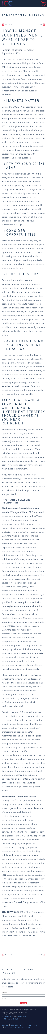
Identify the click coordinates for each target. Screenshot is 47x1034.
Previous (8, 24)
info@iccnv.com (7, 1019)
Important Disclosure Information (19, 931)
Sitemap (5, 1025)
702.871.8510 (9, 1016)
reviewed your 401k (27, 173)
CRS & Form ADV (17, 1025)
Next (40, 24)
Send (23, 1003)
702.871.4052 (22, 1016)
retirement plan (21, 445)
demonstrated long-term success (27, 319)
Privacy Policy (32, 1025)
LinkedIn (16, 1019)
